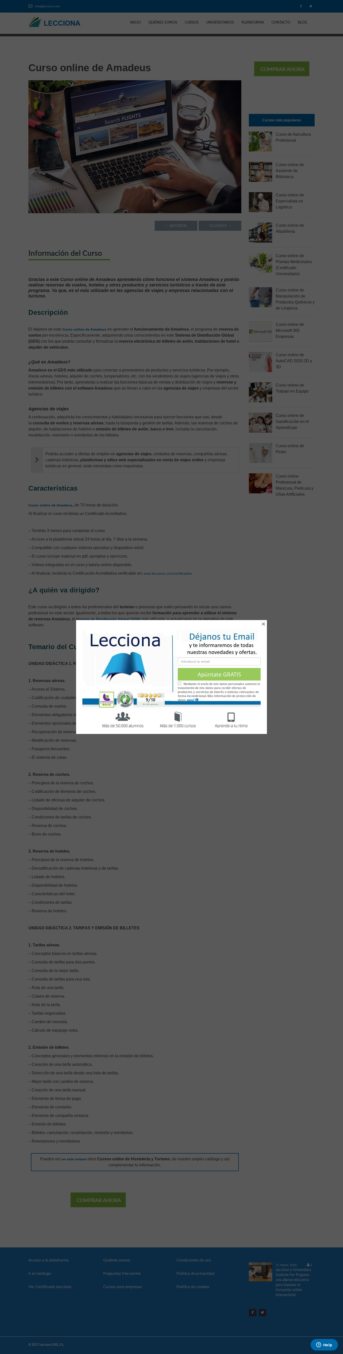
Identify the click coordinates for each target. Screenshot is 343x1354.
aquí (191, 700)
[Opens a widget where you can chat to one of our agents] (324, 1345)
